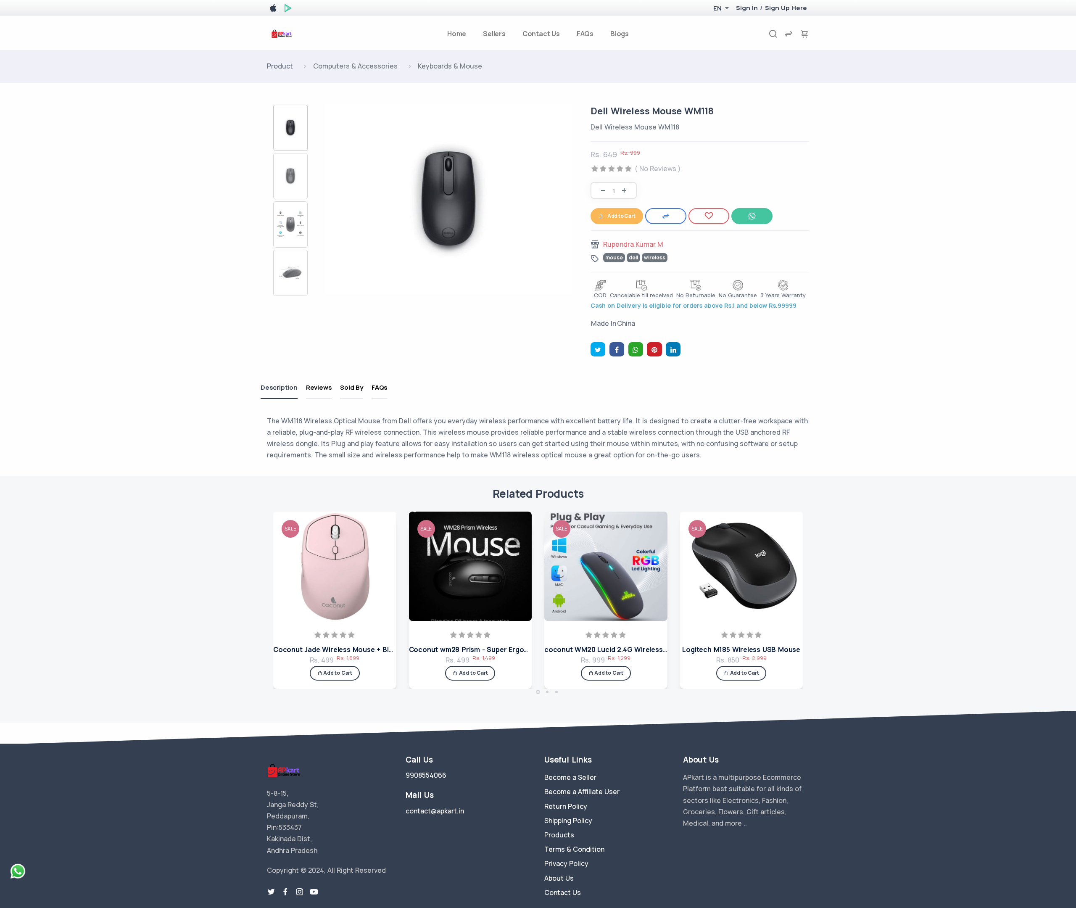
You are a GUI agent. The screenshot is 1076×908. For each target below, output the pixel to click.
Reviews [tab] (319, 387)
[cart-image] (804, 34)
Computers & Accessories (355, 66)
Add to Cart (621, 215)
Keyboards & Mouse (450, 66)
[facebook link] (285, 892)
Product (280, 66)
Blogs (619, 33)
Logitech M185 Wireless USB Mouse (741, 649)
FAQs (585, 33)
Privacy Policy (566, 863)
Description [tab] (279, 387)
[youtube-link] (314, 892)
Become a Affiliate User (582, 791)
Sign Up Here (786, 7)
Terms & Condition (574, 849)
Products (559, 834)
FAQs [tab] (380, 387)
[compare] (788, 34)
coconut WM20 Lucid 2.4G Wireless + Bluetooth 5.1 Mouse (640, 649)
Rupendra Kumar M (633, 244)
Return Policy (565, 806)
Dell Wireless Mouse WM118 (652, 111)
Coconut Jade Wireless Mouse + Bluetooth (344, 649)
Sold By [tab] (351, 387)
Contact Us (541, 33)
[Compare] (665, 216)
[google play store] (288, 9)
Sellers (494, 33)
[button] (717, 8)
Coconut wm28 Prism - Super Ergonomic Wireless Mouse (504, 649)
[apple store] (273, 9)
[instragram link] (299, 892)
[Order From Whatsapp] (752, 216)
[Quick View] (387, 552)
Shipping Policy (568, 820)
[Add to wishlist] (709, 216)
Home (456, 33)
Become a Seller (570, 777)
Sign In (747, 7)
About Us (559, 878)
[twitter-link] (271, 892)
